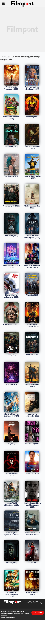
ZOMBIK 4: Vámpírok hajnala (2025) (32, 266)
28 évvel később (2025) (11, 474)
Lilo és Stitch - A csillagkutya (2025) (11, 296)
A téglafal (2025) (32, 355)
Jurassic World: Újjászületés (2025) (11, 504)
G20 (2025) (32, 563)
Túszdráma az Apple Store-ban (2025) (32, 534)
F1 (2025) (11, 444)
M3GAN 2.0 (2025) (32, 444)
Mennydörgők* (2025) (11, 206)
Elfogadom (38, 613)
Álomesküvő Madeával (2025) (11, 118)
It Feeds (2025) (11, 563)
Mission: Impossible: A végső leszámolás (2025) (32, 505)
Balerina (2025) (11, 384)
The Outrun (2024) (11, 176)
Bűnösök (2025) (32, 117)
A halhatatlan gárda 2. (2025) (32, 207)
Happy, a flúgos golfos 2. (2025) (32, 177)
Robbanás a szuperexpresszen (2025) (11, 594)
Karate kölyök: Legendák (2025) (32, 326)
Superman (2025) (32, 473)
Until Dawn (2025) (11, 236)
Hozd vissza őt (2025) (11, 325)
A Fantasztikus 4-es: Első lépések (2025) (11, 415)
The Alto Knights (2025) (32, 593)
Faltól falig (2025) (11, 146)
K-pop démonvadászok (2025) (11, 266)
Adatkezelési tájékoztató (8, 617)
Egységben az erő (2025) (32, 385)
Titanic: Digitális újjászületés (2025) (11, 534)
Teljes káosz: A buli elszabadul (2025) (32, 88)
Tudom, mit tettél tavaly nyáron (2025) (32, 237)
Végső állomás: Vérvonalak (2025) (11, 88)
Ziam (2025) (11, 355)
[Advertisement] (22, 29)
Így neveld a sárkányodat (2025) (32, 415)
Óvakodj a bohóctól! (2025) (32, 147)
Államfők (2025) (32, 295)
